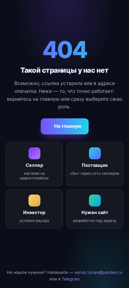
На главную (68, 126)
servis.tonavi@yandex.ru (98, 272)
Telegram (71, 278)
